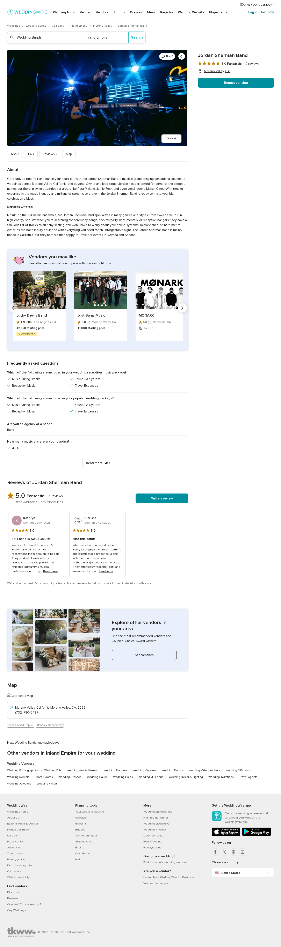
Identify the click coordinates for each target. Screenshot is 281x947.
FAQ (31, 154)
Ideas (151, 12)
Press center (15, 841)
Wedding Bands (36, 25)
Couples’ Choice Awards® (24, 904)
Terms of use (15, 853)
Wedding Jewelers (19, 783)
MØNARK (146, 315)
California (58, 25)
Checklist (81, 817)
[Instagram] (242, 852)
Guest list (81, 823)
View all (171, 138)
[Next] (182, 307)
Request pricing (236, 83)
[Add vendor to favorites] (181, 56)
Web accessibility (18, 877)
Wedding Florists (172, 770)
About (15, 154)
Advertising (14, 847)
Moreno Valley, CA (217, 71)
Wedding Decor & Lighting (186, 777)
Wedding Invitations (221, 777)
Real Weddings (153, 841)
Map (69, 154)
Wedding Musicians (150, 777)
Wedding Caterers (144, 770)
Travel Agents (248, 777)
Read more (50, 571)
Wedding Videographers (204, 770)
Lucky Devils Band (31, 315)
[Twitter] (224, 852)
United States (230, 873)
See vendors (144, 655)
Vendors (102, 12)
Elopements (218, 12)
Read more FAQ (98, 463)
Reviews (50, 154)
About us (13, 817)
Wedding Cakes (97, 777)
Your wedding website (89, 811)
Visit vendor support (156, 883)
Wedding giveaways (156, 823)
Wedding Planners (115, 770)
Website (191, 12)
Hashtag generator (155, 817)
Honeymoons (152, 847)
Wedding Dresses (69, 777)
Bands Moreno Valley (50, 725)
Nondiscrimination (18, 829)
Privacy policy (16, 859)
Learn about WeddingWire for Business (168, 877)
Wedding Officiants (238, 770)
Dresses (136, 12)
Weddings (14, 25)
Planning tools (64, 12)
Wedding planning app (157, 811)
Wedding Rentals (18, 777)
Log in (253, 12)
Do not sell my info (19, 865)
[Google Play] (256, 835)
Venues (85, 12)
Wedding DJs (52, 770)
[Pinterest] (233, 852)
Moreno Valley (103, 25)
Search (137, 37)
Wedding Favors (47, 783)
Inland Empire (79, 25)
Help (78, 859)
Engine (79, 847)
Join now (267, 12)
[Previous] (12, 307)
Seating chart (84, 841)
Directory (13, 892)
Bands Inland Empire (20, 725)
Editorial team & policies (23, 823)
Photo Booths (44, 777)
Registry (166, 12)
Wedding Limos (123, 777)
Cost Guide (82, 853)
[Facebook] (215, 852)
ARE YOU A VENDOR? (259, 4)
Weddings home (17, 811)
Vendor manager (86, 835)
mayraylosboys (48, 743)
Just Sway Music (91, 315)
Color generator (153, 835)
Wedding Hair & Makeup (82, 770)
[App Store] (226, 835)
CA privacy (14, 871)
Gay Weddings (16, 910)
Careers (12, 835)
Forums (119, 12)
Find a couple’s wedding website (164, 862)
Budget (80, 829)
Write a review (162, 498)
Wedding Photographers (23, 770)
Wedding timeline (154, 829)
